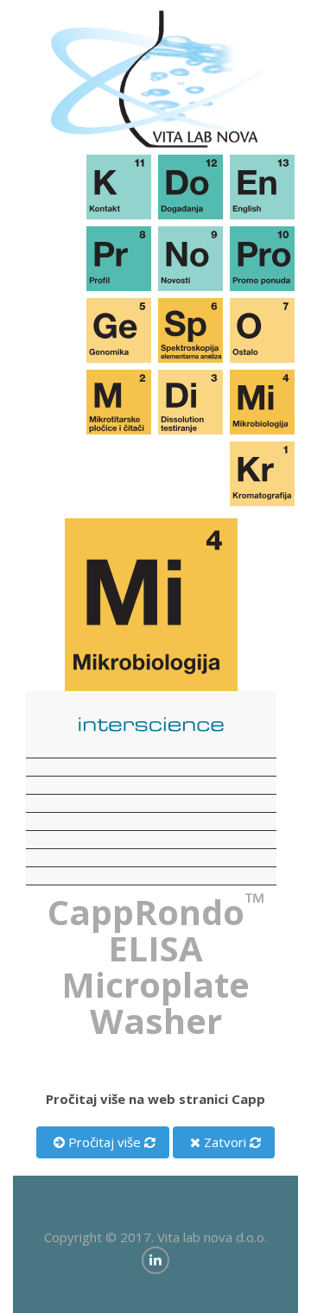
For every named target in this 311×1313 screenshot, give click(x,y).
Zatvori (223, 1142)
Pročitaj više (103, 1142)
